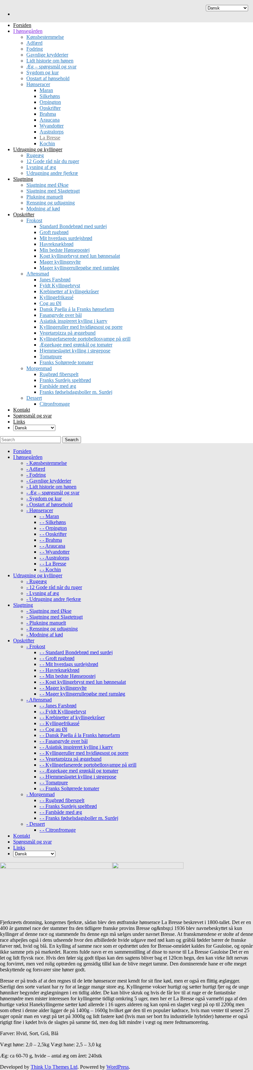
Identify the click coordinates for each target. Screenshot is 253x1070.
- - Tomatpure (54, 782)
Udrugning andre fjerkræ (52, 173)
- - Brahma (51, 540)
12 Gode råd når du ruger (52, 161)
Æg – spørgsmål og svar (51, 66)
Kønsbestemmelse (45, 37)
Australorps (52, 131)
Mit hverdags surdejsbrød (66, 238)
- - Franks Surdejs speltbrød (68, 806)
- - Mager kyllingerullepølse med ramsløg (82, 694)
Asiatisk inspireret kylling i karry (73, 321)
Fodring (34, 49)
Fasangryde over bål (61, 315)
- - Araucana (52, 546)
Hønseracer (38, 84)
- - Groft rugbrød (57, 658)
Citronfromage (55, 404)
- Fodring (36, 475)
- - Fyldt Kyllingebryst (63, 711)
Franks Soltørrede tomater (66, 362)
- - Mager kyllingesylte (63, 688)
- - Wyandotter (55, 552)
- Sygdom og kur (44, 498)
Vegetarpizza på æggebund (68, 333)
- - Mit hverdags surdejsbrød (69, 664)
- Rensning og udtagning (52, 628)
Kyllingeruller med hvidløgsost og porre (81, 327)
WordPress (117, 1067)
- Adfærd (35, 469)
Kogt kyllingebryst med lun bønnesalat (80, 256)
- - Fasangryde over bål (64, 741)
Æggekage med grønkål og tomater (76, 344)
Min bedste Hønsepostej (65, 250)
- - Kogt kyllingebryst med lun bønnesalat (83, 682)
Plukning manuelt (44, 197)
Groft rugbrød (54, 232)
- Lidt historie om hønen (51, 486)
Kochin (47, 143)
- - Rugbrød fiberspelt (62, 800)
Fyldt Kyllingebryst (60, 285)
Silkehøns (50, 96)
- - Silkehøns (53, 522)
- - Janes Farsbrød (58, 705)
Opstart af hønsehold (48, 78)
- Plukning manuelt (46, 623)
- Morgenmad (40, 794)
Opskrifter (50, 108)
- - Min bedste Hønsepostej (68, 676)
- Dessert (35, 824)
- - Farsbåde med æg (61, 812)
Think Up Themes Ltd (54, 1067)
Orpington (50, 102)
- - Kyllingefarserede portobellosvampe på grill (88, 765)
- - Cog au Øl (53, 729)
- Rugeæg (36, 581)
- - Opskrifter (53, 534)
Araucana (50, 120)
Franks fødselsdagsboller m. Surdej (76, 392)
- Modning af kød (44, 634)
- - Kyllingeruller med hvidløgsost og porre (84, 753)
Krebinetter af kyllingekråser (69, 291)
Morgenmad (39, 368)
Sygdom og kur (42, 72)
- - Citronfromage (58, 830)
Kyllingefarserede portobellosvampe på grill (85, 339)
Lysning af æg (41, 167)
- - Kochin (50, 569)
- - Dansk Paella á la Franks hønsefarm (80, 735)
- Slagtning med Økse (48, 611)
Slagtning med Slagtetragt (53, 191)
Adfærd (34, 43)
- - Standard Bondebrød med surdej (76, 652)
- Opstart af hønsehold (49, 504)
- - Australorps (54, 557)
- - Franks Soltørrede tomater (69, 788)
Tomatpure (51, 356)
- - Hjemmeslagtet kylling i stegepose (78, 776)
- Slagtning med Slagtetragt (54, 617)
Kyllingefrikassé (56, 297)
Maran (46, 90)
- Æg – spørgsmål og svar (52, 492)
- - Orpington (53, 528)
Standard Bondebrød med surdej (73, 226)
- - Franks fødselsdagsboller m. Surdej (79, 818)
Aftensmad (37, 273)
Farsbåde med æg (58, 386)
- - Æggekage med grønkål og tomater (79, 770)
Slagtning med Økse (47, 185)
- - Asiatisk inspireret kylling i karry (76, 747)
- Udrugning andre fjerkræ (53, 599)
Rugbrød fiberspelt (59, 374)
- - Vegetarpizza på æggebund (70, 759)
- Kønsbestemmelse (46, 463)
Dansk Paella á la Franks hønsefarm (77, 309)
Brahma (48, 114)
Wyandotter (52, 126)
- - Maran (49, 516)
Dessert (34, 398)
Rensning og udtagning (50, 202)
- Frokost (35, 646)
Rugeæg (35, 155)
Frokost (34, 220)
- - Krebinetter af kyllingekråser (72, 717)
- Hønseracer (39, 510)
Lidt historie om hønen (49, 60)
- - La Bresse (53, 563)
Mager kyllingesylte (60, 262)
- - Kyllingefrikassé (59, 723)
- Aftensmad (39, 699)
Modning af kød (43, 208)
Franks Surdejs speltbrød (65, 380)
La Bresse (50, 137)
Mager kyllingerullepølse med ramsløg (79, 268)
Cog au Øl (50, 303)
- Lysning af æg (42, 593)
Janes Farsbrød (55, 279)
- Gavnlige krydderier (48, 481)
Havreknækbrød (56, 244)
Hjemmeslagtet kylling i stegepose (75, 350)
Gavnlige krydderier (47, 55)
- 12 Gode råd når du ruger (54, 587)
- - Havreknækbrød (59, 670)
